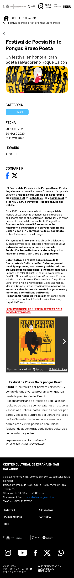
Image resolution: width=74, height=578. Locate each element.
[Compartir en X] (15, 175)
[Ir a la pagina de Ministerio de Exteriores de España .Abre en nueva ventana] (15, 6)
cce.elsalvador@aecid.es (40, 497)
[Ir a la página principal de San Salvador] (49, 6)
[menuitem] (18, 510)
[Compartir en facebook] (7, 175)
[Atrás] (4, 34)
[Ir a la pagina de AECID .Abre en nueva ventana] (31, 6)
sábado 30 (36, 197)
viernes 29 (18, 197)
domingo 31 (57, 197)
